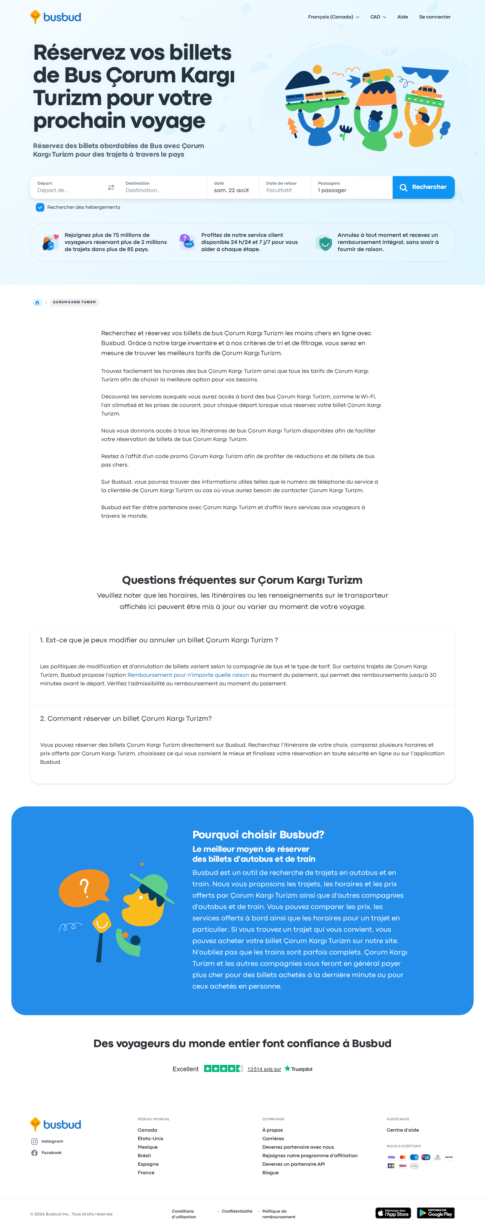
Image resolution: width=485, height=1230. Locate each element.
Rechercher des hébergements (83, 207)
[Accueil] (37, 302)
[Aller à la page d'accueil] (55, 17)
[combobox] (67, 187)
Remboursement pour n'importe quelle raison (188, 675)
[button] (111, 187)
